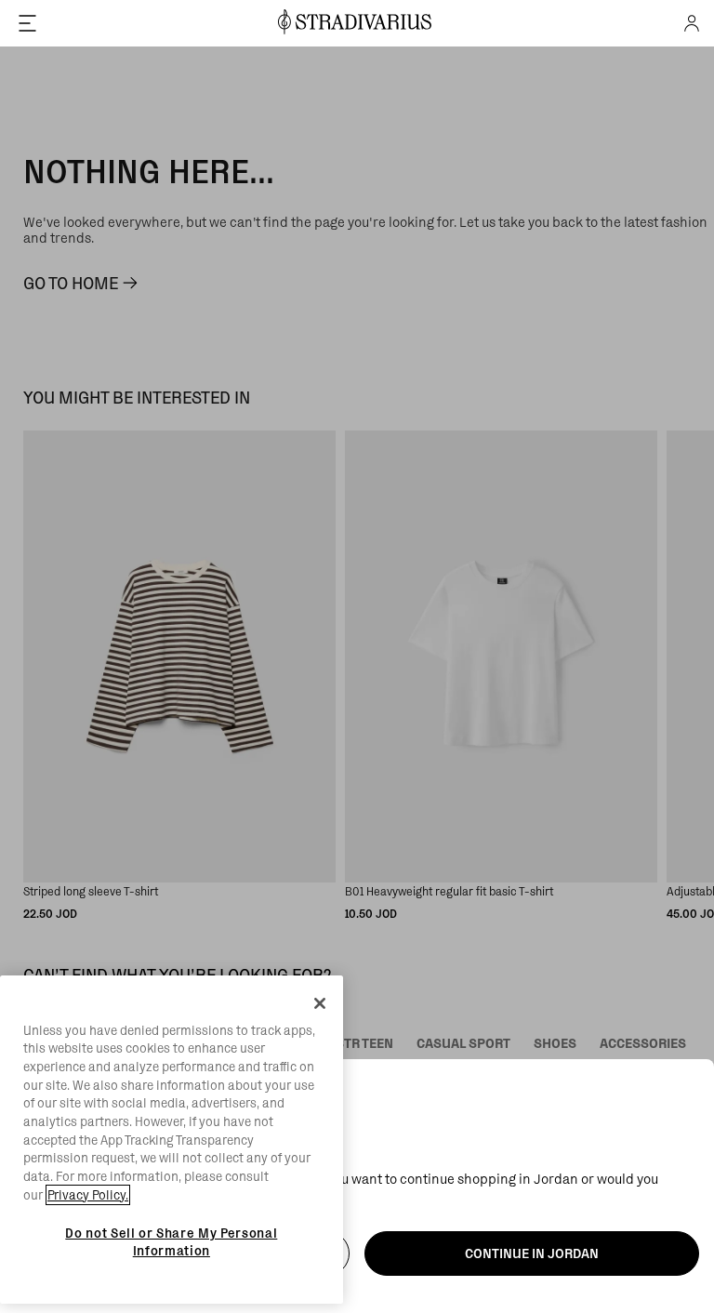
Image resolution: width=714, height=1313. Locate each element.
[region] (171, 1140)
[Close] (319, 1003)
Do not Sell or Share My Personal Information (171, 1241)
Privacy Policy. (87, 1195)
